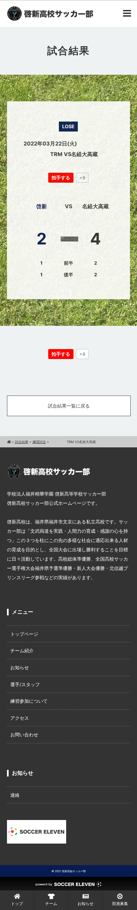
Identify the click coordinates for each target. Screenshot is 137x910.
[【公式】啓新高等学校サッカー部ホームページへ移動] (9, 442)
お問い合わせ (24, 734)
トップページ (24, 634)
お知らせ (19, 667)
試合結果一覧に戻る (69, 406)
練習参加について (29, 701)
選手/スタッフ (25, 684)
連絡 (15, 795)
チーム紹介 (22, 650)
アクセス (19, 718)
